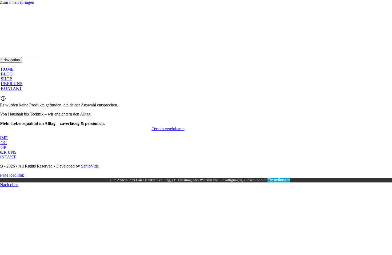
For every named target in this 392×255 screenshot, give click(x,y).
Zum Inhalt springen (17, 2)
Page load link (12, 175)
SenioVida (90, 166)
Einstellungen (278, 180)
